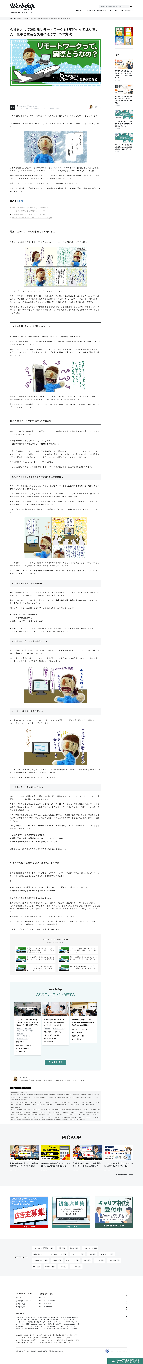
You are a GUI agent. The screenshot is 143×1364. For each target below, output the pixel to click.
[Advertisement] (48, 95)
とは (87, 1260)
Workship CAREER (45, 1307)
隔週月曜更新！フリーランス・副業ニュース (49, 1254)
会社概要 (18, 1351)
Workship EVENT (45, 1304)
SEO (36, 1266)
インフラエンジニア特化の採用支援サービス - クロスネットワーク (38, 1322)
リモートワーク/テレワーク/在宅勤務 (27, 108)
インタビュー (77, 1254)
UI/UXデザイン (90, 1248)
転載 (92, 1254)
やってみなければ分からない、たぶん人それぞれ (32, 218)
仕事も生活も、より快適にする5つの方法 (29, 214)
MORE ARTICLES (121, 1174)
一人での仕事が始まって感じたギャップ (28, 211)
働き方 (74, 1248)
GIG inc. (114, 1351)
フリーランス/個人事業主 (43, 1248)
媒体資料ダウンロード (23, 1301)
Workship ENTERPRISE (47, 1301)
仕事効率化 (114, 1260)
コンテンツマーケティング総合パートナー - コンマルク (59, 1328)
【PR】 (57, 1260)
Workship (42, 1298)
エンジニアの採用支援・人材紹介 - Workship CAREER (57, 1324)
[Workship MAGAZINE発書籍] (124, 41)
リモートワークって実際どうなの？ (50, 108)
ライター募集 (20, 1304)
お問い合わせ (26, 1351)
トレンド (75, 1266)
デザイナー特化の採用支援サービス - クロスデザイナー (57, 1320)
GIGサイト (19, 1317)
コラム (99, 1260)
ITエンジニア (72, 1260)
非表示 (19, 201)
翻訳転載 (49, 1266)
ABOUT (18, 1298)
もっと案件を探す (55, 1062)
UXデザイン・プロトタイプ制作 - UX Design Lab (42, 1317)
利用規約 (33, 1351)
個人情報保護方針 (42, 1351)
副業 (63, 1266)
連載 (62, 1248)
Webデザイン (107, 1254)
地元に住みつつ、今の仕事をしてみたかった (30, 208)
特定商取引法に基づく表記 (56, 1351)
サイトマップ (20, 1307)
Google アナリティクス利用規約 (80, 1104)
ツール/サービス (40, 1260)
